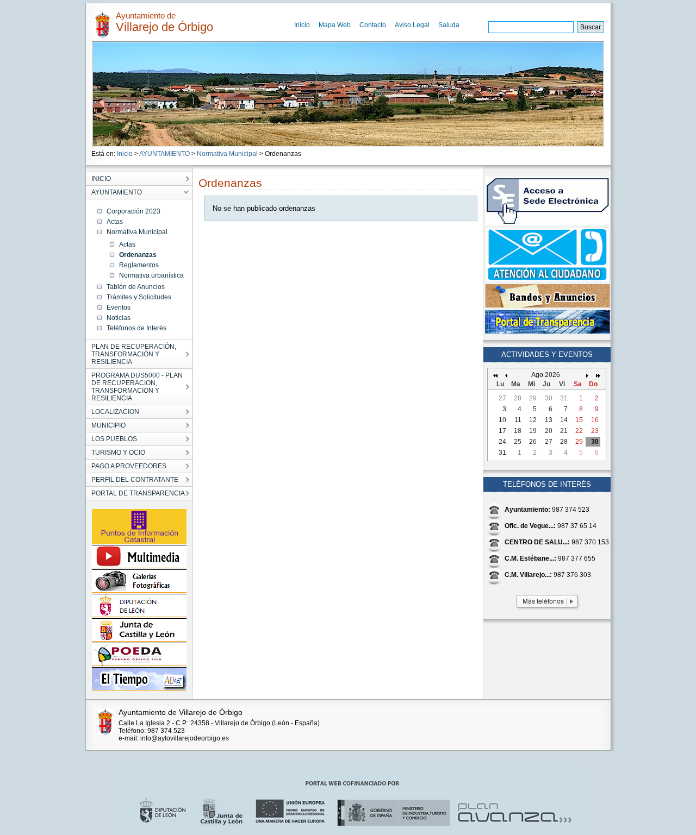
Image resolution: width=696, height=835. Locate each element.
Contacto (372, 25)
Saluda (448, 25)
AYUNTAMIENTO (164, 154)
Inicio (302, 25)
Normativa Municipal (227, 154)
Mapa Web (335, 25)
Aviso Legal (412, 25)
